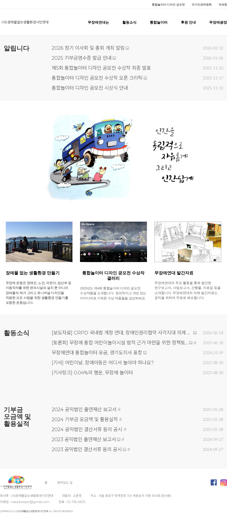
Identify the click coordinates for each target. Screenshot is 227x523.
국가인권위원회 (202, 4)
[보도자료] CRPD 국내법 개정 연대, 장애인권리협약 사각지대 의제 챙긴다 (122, 333)
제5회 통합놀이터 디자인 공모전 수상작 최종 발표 (101, 68)
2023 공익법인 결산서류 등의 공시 (87, 449)
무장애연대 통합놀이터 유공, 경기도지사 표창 (97, 353)
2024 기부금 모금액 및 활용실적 (85, 419)
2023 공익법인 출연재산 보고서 (84, 439)
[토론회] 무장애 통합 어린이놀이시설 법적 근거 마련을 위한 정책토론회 (120, 343)
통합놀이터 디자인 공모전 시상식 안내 (90, 88)
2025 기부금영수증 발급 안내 (82, 58)
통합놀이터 (159, 22)
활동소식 (129, 22)
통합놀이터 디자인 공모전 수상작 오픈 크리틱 (97, 78)
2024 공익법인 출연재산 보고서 (84, 409)
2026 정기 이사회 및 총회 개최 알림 (88, 48)
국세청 (222, 4)
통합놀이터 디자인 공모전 (168, 4)
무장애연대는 (98, 22)
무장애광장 (218, 22)
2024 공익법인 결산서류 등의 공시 (87, 429)
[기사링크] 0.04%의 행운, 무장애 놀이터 (92, 373)
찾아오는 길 (64, 483)
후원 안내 (188, 22)
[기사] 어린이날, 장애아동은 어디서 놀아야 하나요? (103, 363)
